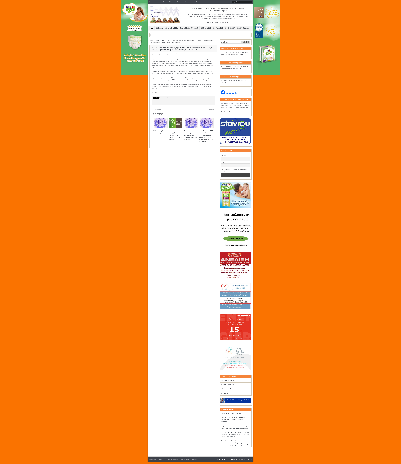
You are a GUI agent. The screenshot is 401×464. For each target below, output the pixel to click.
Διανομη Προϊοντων (189, 28)
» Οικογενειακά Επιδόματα (228, 389)
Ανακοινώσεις (166, 40)
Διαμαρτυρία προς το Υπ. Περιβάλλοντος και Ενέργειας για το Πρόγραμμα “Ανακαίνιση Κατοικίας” (175, 135)
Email (222, 162)
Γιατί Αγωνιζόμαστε (173, 459)
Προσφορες (218, 28)
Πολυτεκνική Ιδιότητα (155, 1)
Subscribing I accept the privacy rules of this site (235, 170)
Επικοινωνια (243, 28)
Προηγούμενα (156, 109)
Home (152, 28)
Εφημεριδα (230, 28)
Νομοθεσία (196, 1)
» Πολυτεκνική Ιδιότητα (227, 380)
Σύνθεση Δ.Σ (162, 459)
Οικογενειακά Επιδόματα (184, 1)
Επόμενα (212, 109)
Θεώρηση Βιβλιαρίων (169, 1)
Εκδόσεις (194, 459)
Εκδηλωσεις (206, 28)
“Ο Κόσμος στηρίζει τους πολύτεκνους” (232, 413)
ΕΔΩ (240, 69)
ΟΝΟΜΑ (223, 155)
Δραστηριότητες (185, 459)
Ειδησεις (159, 28)
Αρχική (157, 40)
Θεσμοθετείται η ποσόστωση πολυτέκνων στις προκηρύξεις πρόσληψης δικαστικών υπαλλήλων (191, 135)
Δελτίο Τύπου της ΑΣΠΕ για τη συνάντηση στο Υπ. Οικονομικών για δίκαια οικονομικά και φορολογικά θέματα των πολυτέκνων (235, 434)
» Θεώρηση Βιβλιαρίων (227, 384)
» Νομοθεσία (224, 393)
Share (168, 98)
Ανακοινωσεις (171, 28)
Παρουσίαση (153, 459)
